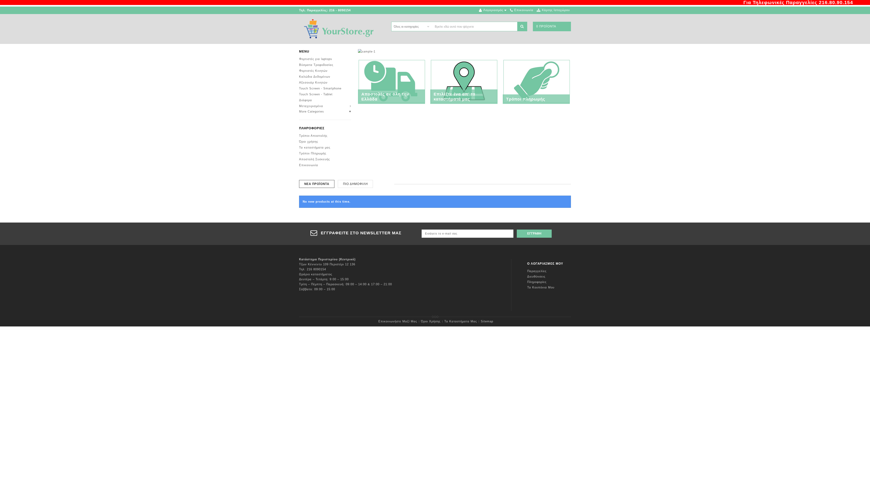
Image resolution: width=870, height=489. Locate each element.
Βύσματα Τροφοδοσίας (316, 65)
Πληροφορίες (311, 128)
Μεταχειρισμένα (311, 106)
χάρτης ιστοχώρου (556, 10)
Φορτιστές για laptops (315, 59)
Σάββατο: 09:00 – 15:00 (317, 289)
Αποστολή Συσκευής (314, 159)
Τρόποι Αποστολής (313, 135)
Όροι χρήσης (308, 141)
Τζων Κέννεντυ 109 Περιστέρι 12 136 (327, 264)
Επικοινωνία (308, 165)
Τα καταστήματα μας (314, 147)
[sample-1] (366, 51)
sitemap (487, 321)
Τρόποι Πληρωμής (312, 153)
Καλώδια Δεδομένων (314, 76)
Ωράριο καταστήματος (315, 274)
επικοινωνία (523, 10)
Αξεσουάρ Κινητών (313, 82)
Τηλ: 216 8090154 (312, 269)
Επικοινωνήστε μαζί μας (397, 321)
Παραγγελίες (536, 271)
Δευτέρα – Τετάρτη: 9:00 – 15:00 (324, 279)
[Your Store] (338, 28)
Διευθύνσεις (536, 276)
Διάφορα (305, 100)
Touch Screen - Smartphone (320, 88)
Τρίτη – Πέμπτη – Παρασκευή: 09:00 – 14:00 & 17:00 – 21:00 (345, 284)
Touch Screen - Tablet (316, 94)
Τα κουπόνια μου (540, 287)
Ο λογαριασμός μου (545, 263)
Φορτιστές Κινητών (313, 70)
